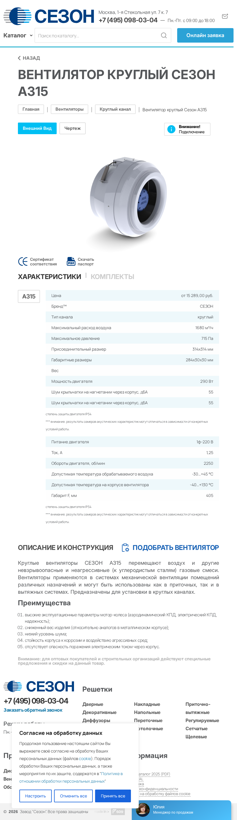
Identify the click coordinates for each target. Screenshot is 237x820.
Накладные (147, 704)
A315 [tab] (29, 296)
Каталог (14, 35)
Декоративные (99, 712)
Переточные (148, 720)
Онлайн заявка (205, 35)
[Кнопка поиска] (164, 35)
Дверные (92, 704)
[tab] (49, 276)
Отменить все (73, 796)
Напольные (147, 712)
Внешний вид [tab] (37, 128)
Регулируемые (202, 720)
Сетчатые (197, 728)
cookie (85, 758)
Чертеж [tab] (72, 128)
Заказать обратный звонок (32, 710)
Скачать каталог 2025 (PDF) (146, 774)
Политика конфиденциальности (150, 788)
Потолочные (148, 728)
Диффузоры (96, 720)
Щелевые (196, 736)
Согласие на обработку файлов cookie (156, 793)
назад (31, 58)
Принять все (113, 796)
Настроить (35, 796)
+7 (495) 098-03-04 (128, 20)
